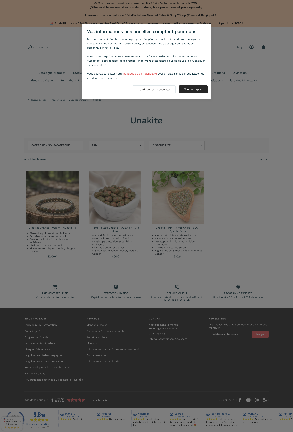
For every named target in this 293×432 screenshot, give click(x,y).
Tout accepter (193, 89)
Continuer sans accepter (154, 89)
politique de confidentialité (140, 73)
